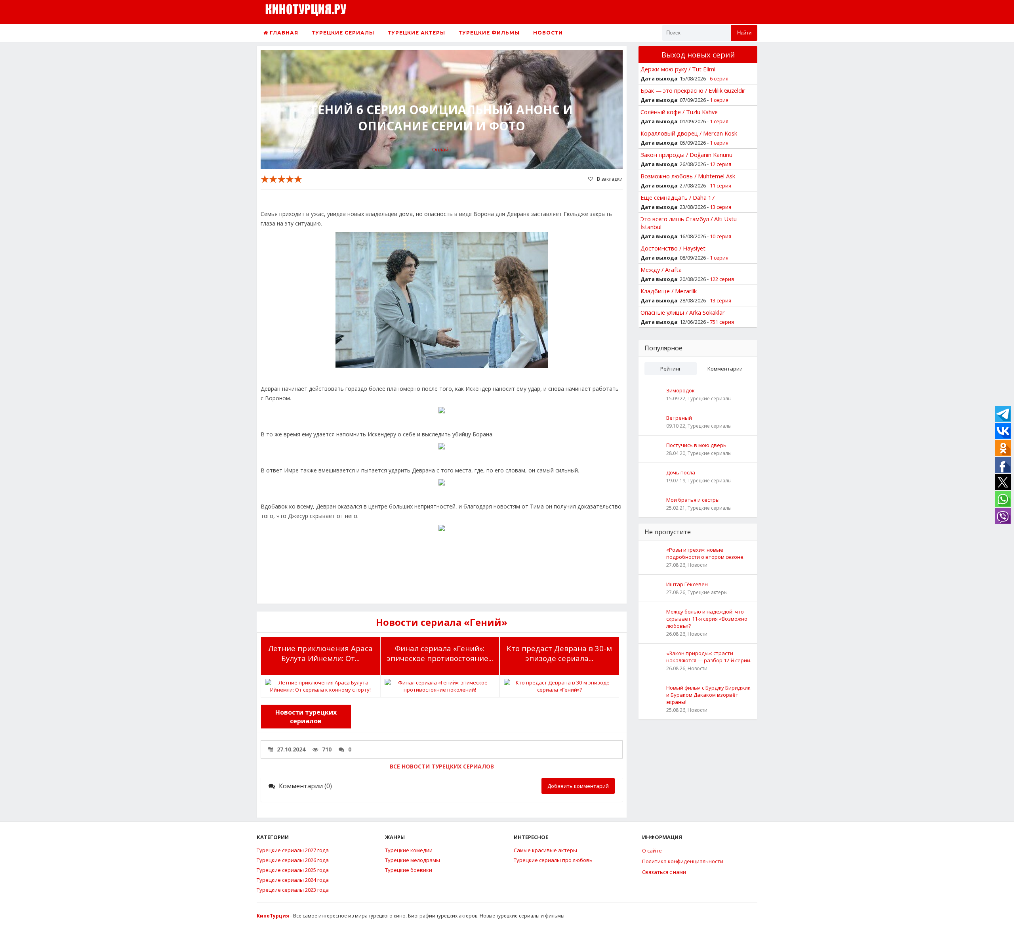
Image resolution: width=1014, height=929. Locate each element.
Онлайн (442, 149)
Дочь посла (680, 472)
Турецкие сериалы (343, 33)
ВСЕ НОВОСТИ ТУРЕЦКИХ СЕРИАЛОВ (442, 766)
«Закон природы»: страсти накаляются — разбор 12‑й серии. (708, 657)
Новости (548, 33)
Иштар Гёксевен (687, 584)
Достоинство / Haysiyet (672, 248)
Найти (744, 33)
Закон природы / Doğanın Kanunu (686, 155)
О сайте (652, 850)
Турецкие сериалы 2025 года (293, 870)
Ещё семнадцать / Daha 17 (677, 197)
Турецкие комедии (409, 850)
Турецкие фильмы (489, 33)
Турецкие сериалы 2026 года (293, 860)
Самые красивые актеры (545, 850)
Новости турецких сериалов (306, 716)
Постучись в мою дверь (696, 445)
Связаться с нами (664, 871)
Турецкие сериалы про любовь (553, 860)
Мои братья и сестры (693, 499)
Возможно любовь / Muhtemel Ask (687, 176)
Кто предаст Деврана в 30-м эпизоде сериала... (559, 653)
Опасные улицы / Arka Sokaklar (682, 312)
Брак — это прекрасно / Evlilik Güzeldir (692, 90)
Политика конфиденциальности (682, 861)
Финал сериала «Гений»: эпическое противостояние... (440, 653)
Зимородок (680, 390)
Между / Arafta (661, 269)
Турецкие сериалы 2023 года (293, 889)
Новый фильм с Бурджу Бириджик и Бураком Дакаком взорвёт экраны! (708, 694)
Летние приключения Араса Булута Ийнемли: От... (320, 653)
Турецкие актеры (416, 33)
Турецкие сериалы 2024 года (293, 879)
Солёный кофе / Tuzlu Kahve (679, 112)
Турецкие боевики (408, 870)
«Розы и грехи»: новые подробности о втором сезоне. (705, 553)
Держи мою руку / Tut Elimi (677, 69)
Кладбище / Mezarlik (668, 291)
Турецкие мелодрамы (412, 860)
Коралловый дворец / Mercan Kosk (688, 133)
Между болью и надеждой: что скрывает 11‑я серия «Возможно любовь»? (706, 618)
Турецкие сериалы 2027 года (293, 850)
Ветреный (679, 417)
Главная (283, 33)
